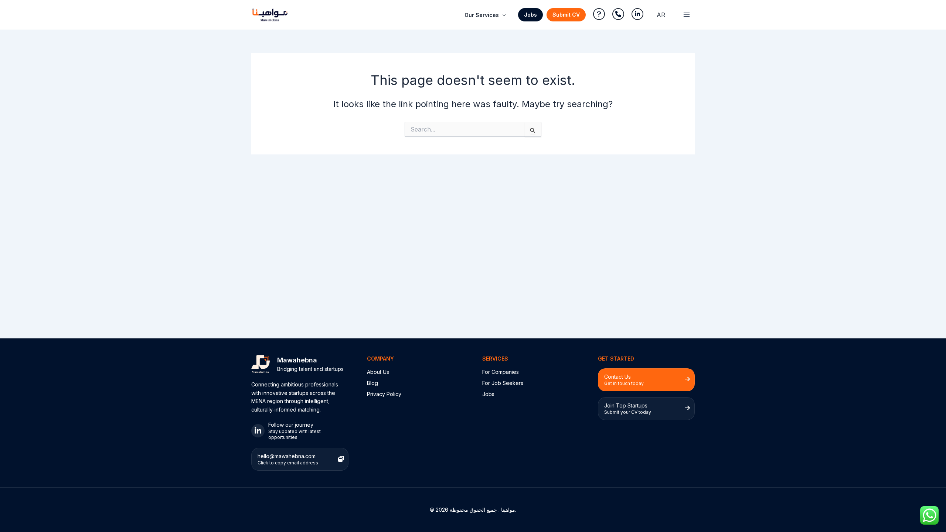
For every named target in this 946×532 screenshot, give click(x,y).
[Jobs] (488, 394)
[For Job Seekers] (502, 383)
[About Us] (378, 372)
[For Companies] (500, 372)
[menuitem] (661, 15)
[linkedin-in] (637, 14)
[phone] (618, 14)
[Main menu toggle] (686, 15)
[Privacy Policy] (384, 394)
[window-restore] (341, 459)
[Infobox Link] (299, 430)
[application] (502, 15)
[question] (599, 14)
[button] (530, 14)
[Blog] (372, 383)
